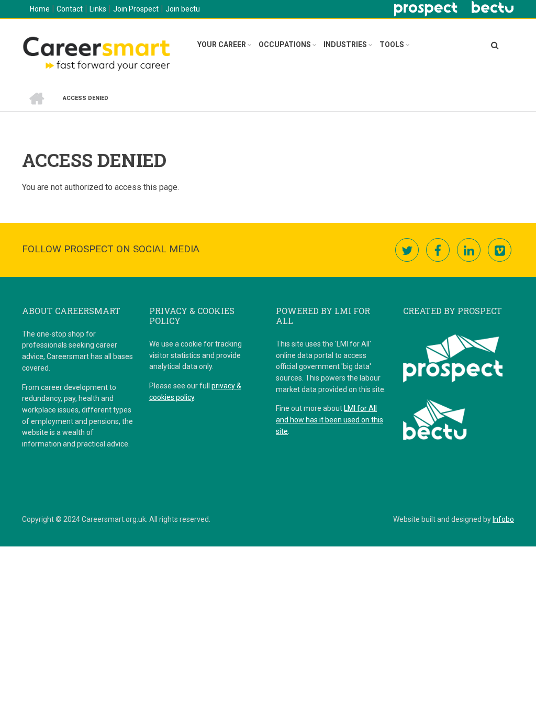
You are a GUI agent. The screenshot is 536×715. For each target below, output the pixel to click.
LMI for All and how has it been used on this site (329, 419)
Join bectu (182, 9)
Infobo (503, 519)
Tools (391, 44)
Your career (221, 44)
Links (98, 9)
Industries (345, 44)
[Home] (96, 52)
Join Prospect (136, 9)
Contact (70, 9)
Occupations (285, 44)
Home (40, 9)
